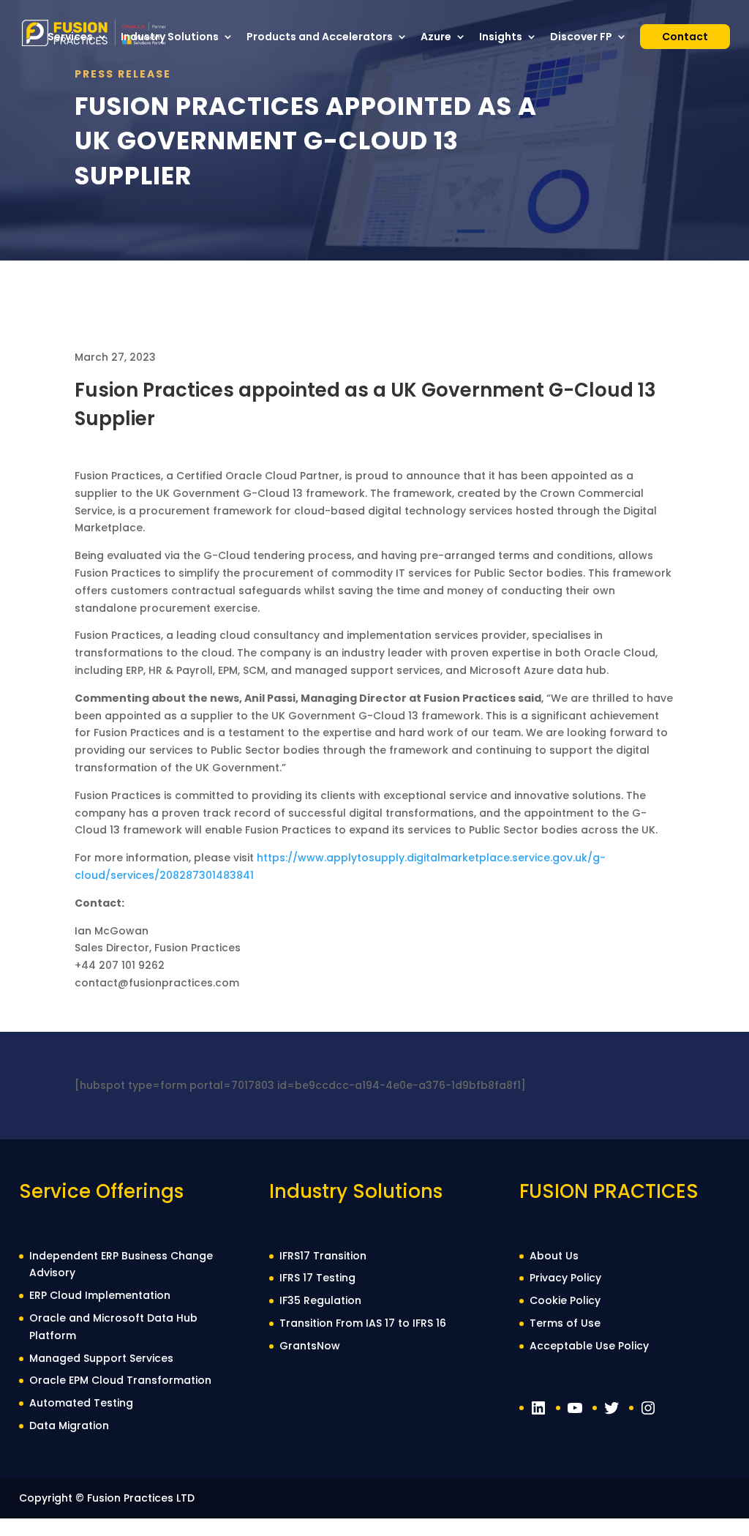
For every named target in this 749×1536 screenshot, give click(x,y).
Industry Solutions (170, 37)
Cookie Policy (565, 1300)
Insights (500, 37)
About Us (554, 1255)
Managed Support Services (101, 1358)
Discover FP (581, 37)
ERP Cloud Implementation (99, 1295)
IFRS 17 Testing (317, 1277)
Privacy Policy (565, 1277)
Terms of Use (565, 1323)
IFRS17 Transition (322, 1255)
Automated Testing (81, 1402)
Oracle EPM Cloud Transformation (120, 1380)
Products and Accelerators (319, 37)
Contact (685, 36)
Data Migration (69, 1425)
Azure (436, 37)
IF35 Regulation (320, 1300)
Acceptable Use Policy (589, 1345)
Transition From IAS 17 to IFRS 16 (362, 1323)
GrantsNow (309, 1345)
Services (70, 37)
